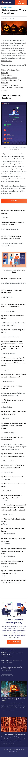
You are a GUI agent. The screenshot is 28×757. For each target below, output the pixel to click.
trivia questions (15, 156)
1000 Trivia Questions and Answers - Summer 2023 (12, 653)
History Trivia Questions (9, 77)
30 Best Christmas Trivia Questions (12, 661)
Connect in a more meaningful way (12, 749)
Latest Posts (11, 751)
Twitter (18, 751)
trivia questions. (6, 60)
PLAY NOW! (14, 201)
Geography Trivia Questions (10, 85)
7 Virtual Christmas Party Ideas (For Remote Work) (11, 668)
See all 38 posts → (7, 675)
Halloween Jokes (6, 75)
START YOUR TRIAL (21, 2)
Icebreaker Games (10, 649)
